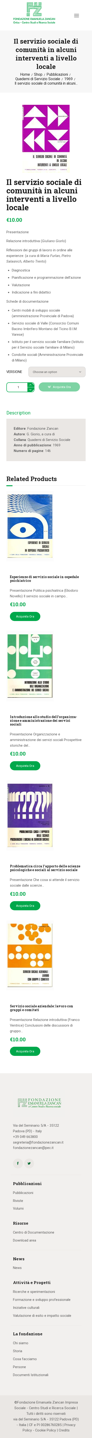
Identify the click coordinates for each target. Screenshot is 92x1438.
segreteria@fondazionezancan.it (38, 1142)
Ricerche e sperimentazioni (34, 1292)
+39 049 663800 (25, 1137)
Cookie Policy (45, 1430)
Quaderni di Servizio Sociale (37, 79)
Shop (38, 74)
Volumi (18, 1208)
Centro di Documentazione (33, 1232)
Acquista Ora (62, 387)
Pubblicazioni (57, 74)
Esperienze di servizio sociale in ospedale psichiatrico (44, 579)
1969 (68, 79)
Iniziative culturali (26, 1308)
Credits (64, 1430)
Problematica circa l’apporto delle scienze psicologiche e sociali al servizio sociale (45, 868)
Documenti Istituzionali (30, 1375)
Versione (14, 372)
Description (18, 412)
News (17, 1268)
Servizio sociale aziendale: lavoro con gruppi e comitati (41, 1008)
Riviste (18, 1201)
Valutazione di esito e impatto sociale (42, 1316)
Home (25, 74)
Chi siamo (20, 1343)
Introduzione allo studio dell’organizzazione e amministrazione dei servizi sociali (43, 720)
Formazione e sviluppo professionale (42, 1300)
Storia (17, 1351)
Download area (24, 1240)
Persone (19, 1367)
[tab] (18, 414)
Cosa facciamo (25, 1359)
